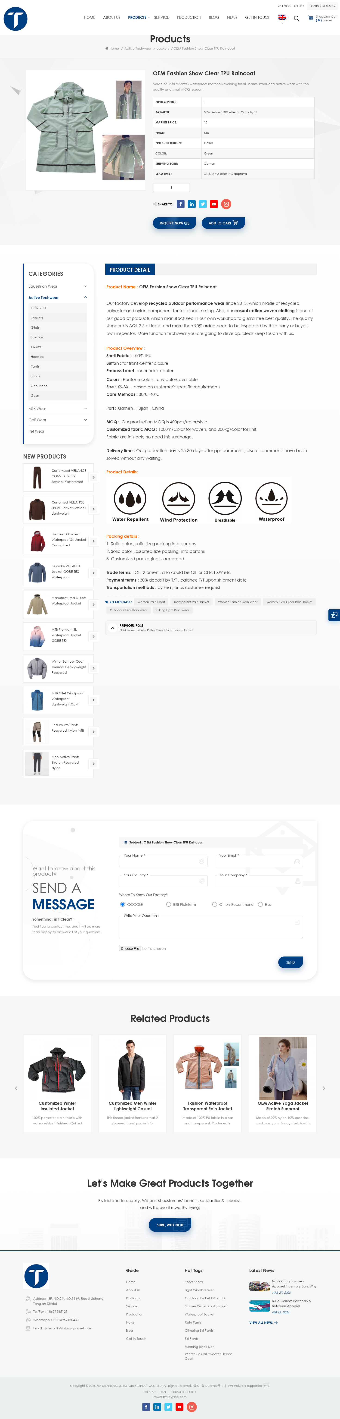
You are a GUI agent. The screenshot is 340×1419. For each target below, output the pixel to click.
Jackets (163, 48)
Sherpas (37, 337)
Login (314, 6)
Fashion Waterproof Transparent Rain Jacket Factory (207, 1106)
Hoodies (37, 357)
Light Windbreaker (199, 1290)
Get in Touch (257, 17)
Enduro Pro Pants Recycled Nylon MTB (68, 727)
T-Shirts (36, 347)
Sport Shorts (194, 1282)
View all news (261, 1323)
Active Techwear (137, 48)
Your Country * (136, 875)
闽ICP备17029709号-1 (208, 1386)
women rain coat (151, 602)
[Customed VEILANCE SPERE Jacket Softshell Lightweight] (37, 509)
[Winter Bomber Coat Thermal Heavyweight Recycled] (37, 668)
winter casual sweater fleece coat (208, 1356)
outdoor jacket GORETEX (205, 1298)
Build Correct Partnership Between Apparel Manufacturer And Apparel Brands (293, 1304)
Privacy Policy (183, 1392)
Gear (35, 395)
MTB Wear (37, 408)
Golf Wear (37, 420)
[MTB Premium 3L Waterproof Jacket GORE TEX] (37, 636)
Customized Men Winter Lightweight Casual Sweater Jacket (132, 1106)
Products (137, 17)
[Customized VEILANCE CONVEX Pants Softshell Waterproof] (37, 478)
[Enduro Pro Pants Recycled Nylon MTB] (37, 732)
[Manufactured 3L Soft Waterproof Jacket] (37, 605)
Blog (214, 17)
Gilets (35, 327)
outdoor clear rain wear (128, 610)
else (268, 904)
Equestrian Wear (42, 286)
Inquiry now (171, 223)
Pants (35, 366)
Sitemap (150, 1392)
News (232, 17)
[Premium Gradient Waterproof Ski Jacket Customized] (37, 541)
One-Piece (39, 386)
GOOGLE (135, 904)
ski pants (191, 1338)
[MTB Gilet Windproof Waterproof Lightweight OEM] (37, 700)
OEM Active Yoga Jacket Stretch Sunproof (283, 1106)
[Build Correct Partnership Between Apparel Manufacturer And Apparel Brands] (259, 1306)
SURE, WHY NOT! (170, 1225)
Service (161, 17)
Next (323, 1088)
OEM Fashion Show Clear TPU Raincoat (173, 842)
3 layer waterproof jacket (206, 1306)
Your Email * (229, 855)
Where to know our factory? (143, 895)
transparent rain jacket (191, 602)
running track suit (199, 1347)
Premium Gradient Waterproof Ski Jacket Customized (69, 539)
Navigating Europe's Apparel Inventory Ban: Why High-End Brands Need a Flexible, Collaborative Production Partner (294, 1284)
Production (189, 17)
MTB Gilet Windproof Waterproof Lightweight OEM (67, 698)
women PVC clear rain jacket (289, 602)
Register (328, 6)
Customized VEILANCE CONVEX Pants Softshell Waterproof (69, 476)
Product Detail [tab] (130, 269)
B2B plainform (184, 904)
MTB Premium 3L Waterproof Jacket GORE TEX (66, 634)
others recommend (236, 904)
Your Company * (233, 875)
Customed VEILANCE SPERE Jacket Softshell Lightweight (69, 507)
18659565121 (57, 1311)
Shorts (35, 376)
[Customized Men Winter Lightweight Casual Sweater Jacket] (132, 1068)
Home (89, 17)
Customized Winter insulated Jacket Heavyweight (57, 1106)
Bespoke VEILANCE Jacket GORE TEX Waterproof (66, 571)
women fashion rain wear (237, 602)
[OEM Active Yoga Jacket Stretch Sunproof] (283, 1068)
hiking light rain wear (172, 610)
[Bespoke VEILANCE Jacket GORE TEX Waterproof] (37, 573)
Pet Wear (36, 431)
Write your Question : (141, 915)
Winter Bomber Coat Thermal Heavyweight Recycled (69, 666)
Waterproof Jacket (199, 1314)
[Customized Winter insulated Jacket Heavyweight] (57, 1068)
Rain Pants (193, 1322)
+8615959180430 (66, 1320)
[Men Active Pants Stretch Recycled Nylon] (37, 764)
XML (164, 1392)
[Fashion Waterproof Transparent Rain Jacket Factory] (207, 1068)
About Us (111, 17)
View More (55, 1128)
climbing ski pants (199, 1330)
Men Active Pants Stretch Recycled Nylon (65, 762)
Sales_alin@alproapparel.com (68, 1328)
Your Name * (134, 855)
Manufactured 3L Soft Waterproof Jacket (69, 600)
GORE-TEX (39, 308)
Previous (16, 1088)
